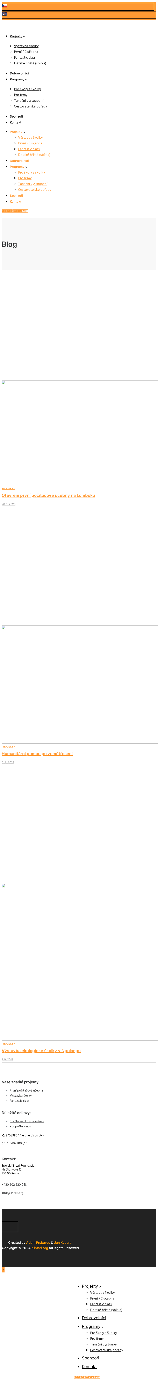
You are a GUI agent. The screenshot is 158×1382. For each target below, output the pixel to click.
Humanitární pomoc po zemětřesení (37, 753)
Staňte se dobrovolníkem (27, 1121)
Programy (17, 79)
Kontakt (15, 122)
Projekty (16, 36)
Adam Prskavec (38, 1242)
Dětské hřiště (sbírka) (30, 63)
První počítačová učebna (26, 1090)
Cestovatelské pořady (30, 106)
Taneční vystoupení (28, 101)
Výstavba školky (26, 46)
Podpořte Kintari (21, 1126)
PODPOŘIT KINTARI (15, 211)
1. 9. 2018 (7, 1059)
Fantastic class (25, 58)
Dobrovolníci (19, 73)
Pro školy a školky (27, 89)
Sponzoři (16, 116)
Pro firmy (20, 95)
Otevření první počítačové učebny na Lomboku (48, 495)
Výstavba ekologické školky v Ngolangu (41, 1050)
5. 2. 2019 (8, 762)
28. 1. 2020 (8, 504)
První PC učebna (26, 52)
